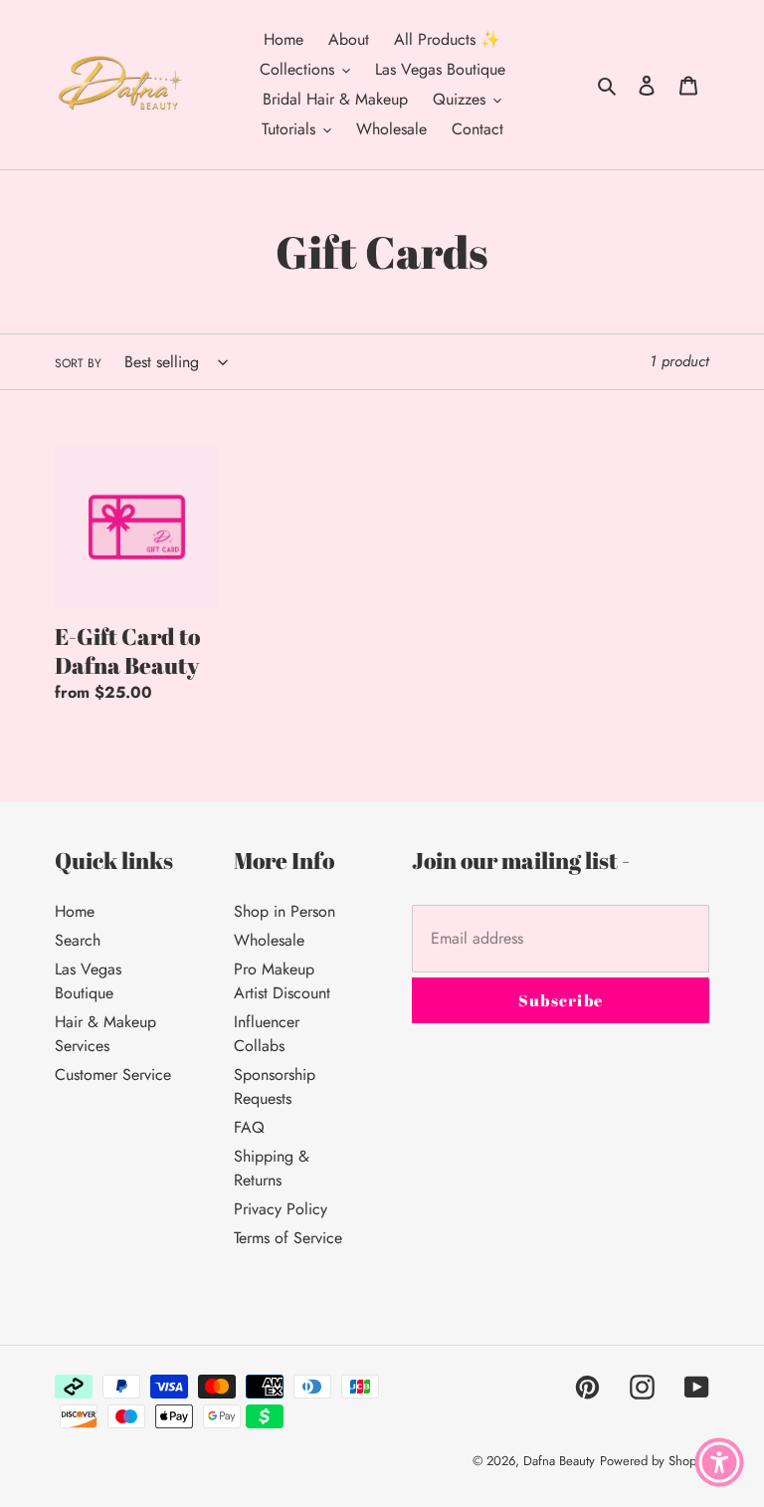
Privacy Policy (280, 1208)
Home (75, 911)
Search (77, 940)
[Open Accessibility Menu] (719, 1462)
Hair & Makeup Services (105, 1033)
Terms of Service (288, 1237)
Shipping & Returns (271, 1168)
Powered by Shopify (654, 1460)
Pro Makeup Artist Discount (282, 981)
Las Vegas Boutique (88, 981)
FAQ (249, 1127)
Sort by (78, 363)
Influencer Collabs (266, 1033)
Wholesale (269, 940)
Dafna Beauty (559, 1460)
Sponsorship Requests (274, 1086)
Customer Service (113, 1074)
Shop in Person (284, 911)
